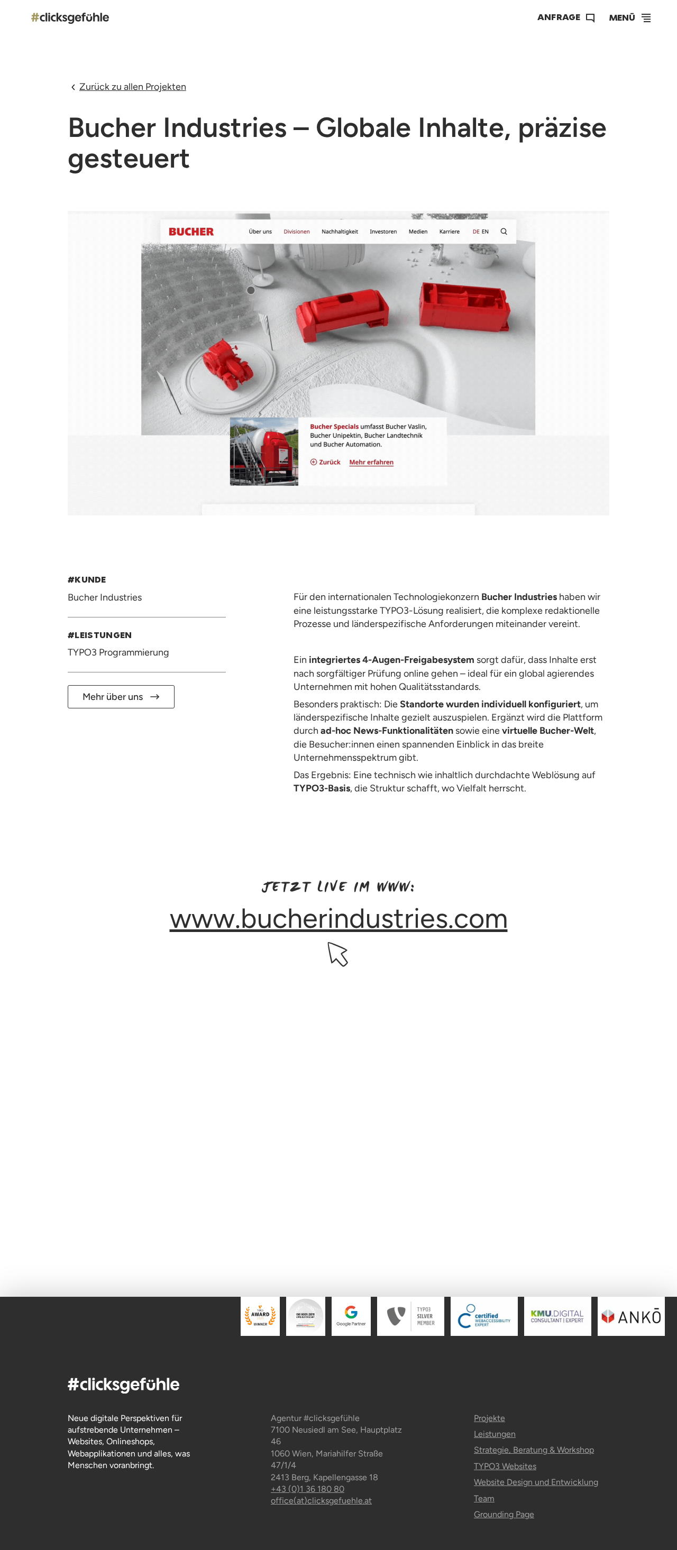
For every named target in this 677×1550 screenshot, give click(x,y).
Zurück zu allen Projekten (132, 87)
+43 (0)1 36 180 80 (307, 1489)
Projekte (489, 1418)
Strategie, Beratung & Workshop (534, 1450)
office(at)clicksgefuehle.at (321, 1501)
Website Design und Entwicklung (536, 1482)
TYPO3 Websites (505, 1466)
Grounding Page (504, 1514)
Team (484, 1498)
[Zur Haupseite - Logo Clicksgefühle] (70, 18)
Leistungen (495, 1434)
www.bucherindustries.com (339, 918)
